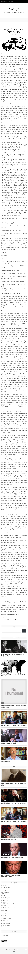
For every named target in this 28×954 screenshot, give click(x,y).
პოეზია (2, 910)
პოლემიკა (3, 913)
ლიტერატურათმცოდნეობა (7, 907)
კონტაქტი (11, 1)
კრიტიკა (3, 902)
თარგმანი (3, 898)
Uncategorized (4, 887)
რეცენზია (3, 922)
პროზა (14, 26)
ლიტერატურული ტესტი (6, 908)
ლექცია (3, 905)
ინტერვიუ (3, 900)
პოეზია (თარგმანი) (5, 912)
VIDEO (2, 888)
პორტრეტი (3, 915)
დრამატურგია (4, 893)
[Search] (24, 631)
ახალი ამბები (4, 890)
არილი (14, 8)
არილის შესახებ (4, 1)
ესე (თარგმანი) (4, 897)
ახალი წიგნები (4, 892)
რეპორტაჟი (3, 920)
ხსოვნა (2, 927)
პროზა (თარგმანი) (5, 918)
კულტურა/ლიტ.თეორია (6, 903)
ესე (2, 895)
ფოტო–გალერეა (5, 925)
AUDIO (2, 885)
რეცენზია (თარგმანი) (5, 923)
